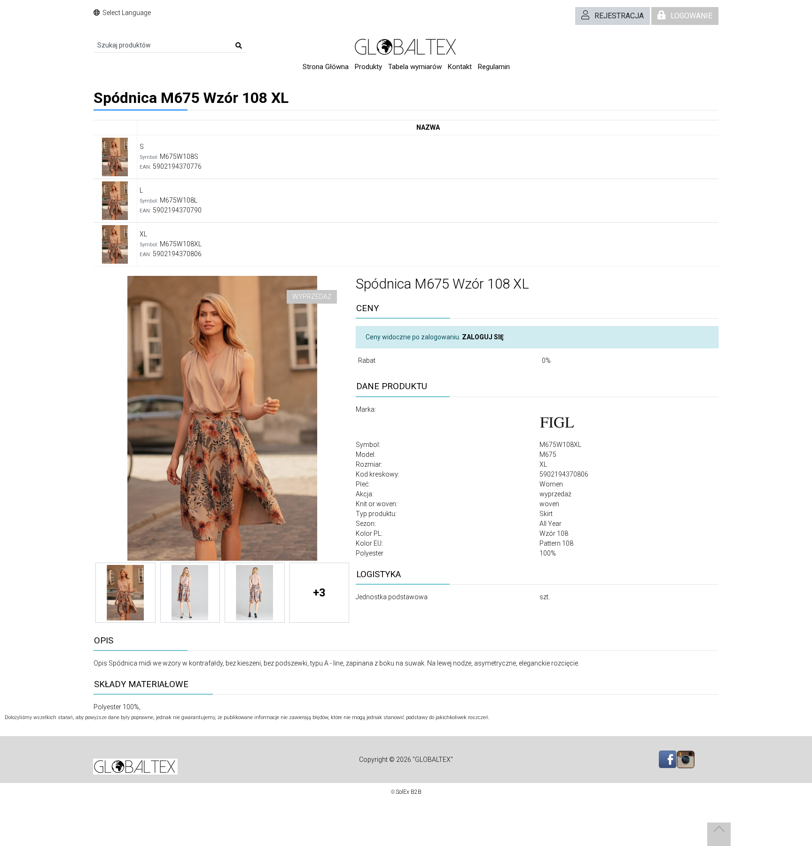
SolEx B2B (409, 792)
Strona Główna (326, 67)
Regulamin (494, 67)
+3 (319, 592)
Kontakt (460, 67)
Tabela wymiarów (415, 67)
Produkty (368, 67)
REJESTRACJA (619, 15)
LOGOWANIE (691, 15)
